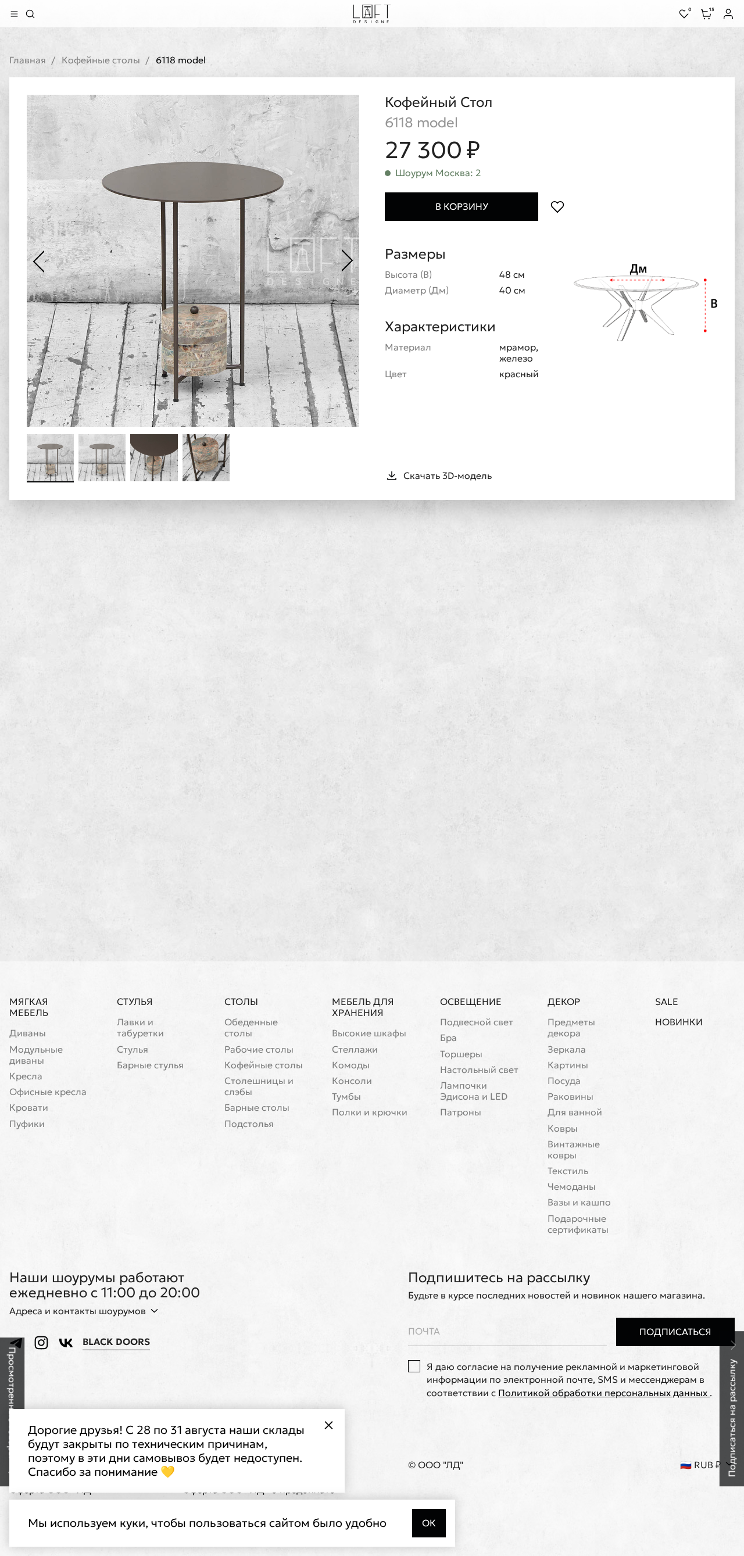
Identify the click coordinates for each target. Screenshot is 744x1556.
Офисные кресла (48, 1091)
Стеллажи (355, 1049)
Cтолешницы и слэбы (259, 1086)
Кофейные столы (101, 60)
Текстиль (568, 1170)
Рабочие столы (259, 1049)
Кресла (25, 1076)
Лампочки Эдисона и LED (473, 1091)
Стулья (135, 1001)
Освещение (471, 1001)
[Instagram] (41, 1342)
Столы (241, 1001)
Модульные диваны (36, 1055)
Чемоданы (572, 1186)
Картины (568, 1065)
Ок (429, 1523)
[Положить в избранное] (557, 206)
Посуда (564, 1080)
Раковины (570, 1096)
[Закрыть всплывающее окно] (328, 1425)
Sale (666, 1001)
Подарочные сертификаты (578, 1224)
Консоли (352, 1080)
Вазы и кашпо (579, 1202)
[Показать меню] (14, 14)
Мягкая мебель (28, 1007)
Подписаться (675, 1331)
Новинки (679, 1022)
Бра (448, 1037)
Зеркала (567, 1049)
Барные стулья (150, 1065)
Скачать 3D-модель (447, 475)
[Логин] (728, 14)
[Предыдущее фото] (38, 261)
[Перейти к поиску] (30, 14)
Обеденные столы (251, 1028)
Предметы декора (571, 1028)
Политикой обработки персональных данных (604, 1392)
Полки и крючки (369, 1112)
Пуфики (27, 1123)
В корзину (461, 206)
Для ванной (575, 1112)
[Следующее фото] (347, 261)
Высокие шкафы (369, 1033)
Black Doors (116, 1341)
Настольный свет (479, 1069)
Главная (27, 60)
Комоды (351, 1065)
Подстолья (249, 1123)
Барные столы (256, 1107)
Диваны (27, 1033)
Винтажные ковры (574, 1150)
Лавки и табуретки (140, 1028)
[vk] (65, 1342)
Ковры (563, 1128)
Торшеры (461, 1054)
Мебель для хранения (363, 1007)
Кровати (28, 1107)
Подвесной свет (476, 1022)
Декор (564, 1001)
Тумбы (346, 1096)
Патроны (460, 1112)
